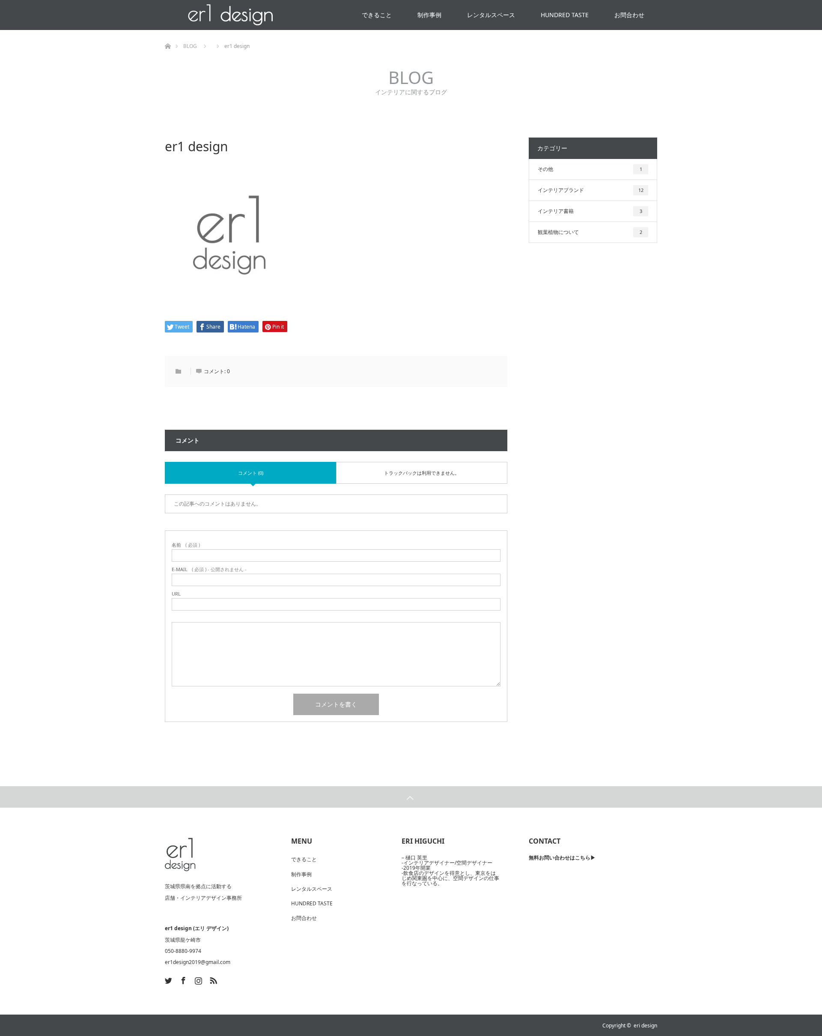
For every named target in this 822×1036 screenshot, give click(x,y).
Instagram (197, 979)
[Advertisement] (593, 403)
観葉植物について (590, 232)
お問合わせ (629, 15)
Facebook (182, 979)
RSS (212, 979)
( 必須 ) (186, 544)
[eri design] (180, 854)
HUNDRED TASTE (565, 15)
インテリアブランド (590, 190)
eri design (645, 1025)
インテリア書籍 (590, 211)
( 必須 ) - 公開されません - (209, 569)
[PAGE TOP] (411, 797)
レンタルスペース (491, 15)
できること (377, 15)
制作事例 (429, 15)
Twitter (167, 979)
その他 (590, 169)
